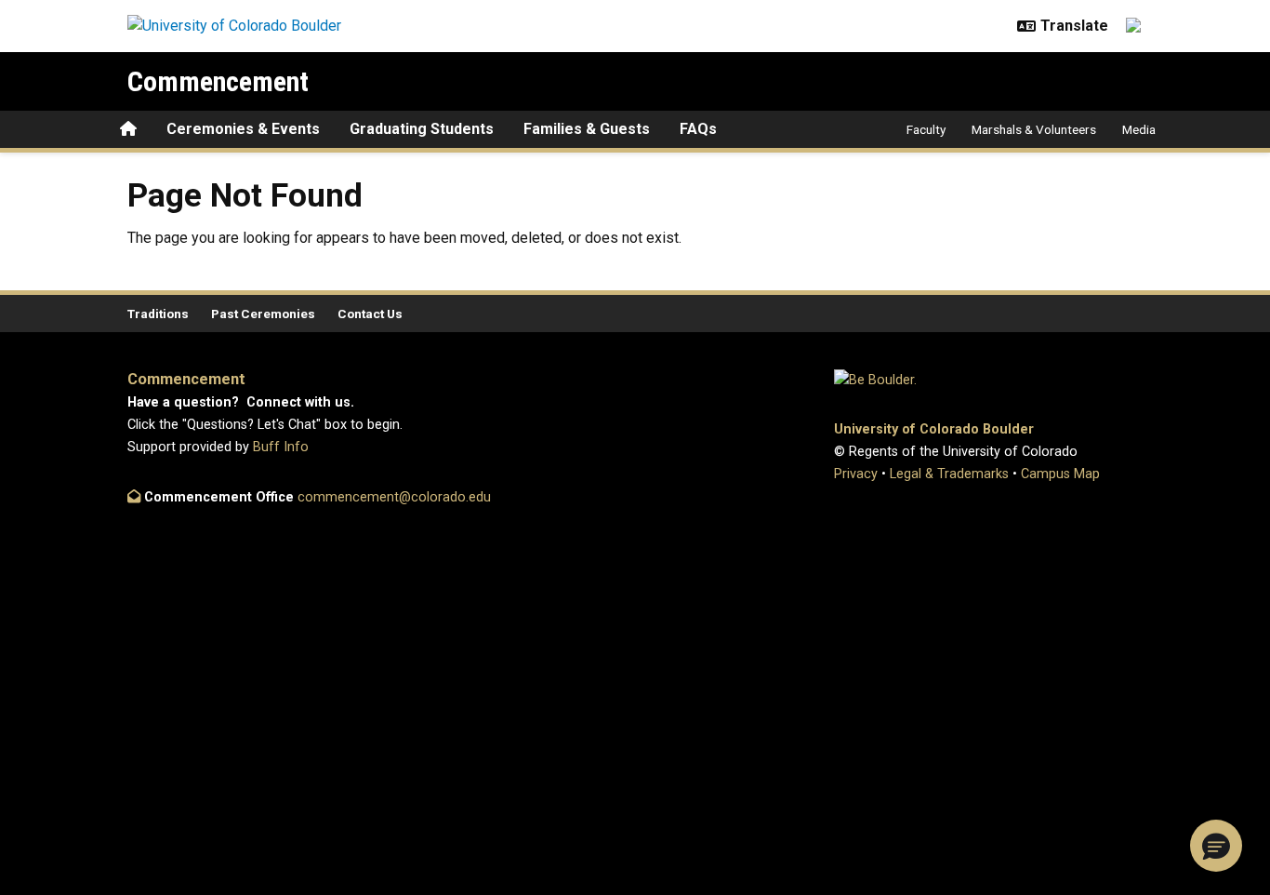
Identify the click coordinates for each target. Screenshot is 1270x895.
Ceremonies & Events (243, 129)
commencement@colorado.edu (394, 497)
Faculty (926, 129)
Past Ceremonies (263, 313)
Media (1139, 129)
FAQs (698, 129)
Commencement (218, 81)
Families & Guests (586, 129)
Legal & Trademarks (949, 474)
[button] (1216, 846)
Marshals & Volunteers (1034, 129)
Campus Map (1060, 474)
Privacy (856, 474)
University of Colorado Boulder (934, 429)
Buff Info (281, 447)
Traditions (158, 313)
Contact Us (370, 313)
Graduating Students (422, 129)
